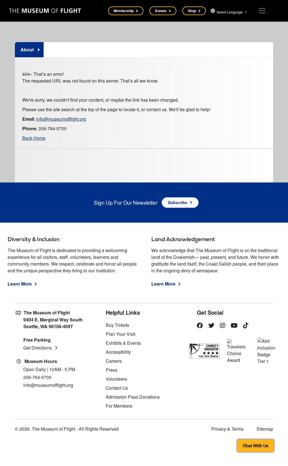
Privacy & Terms (227, 429)
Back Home (34, 138)
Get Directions (37, 347)
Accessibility (118, 352)
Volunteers (116, 379)
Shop (192, 10)
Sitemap (264, 429)
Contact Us (117, 388)
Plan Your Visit (120, 334)
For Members (119, 406)
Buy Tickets (117, 325)
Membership (124, 10)
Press (111, 370)
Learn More (20, 283)
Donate (160, 10)
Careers (114, 361)
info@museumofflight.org (61, 119)
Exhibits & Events (123, 343)
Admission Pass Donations (133, 397)
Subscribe (177, 202)
